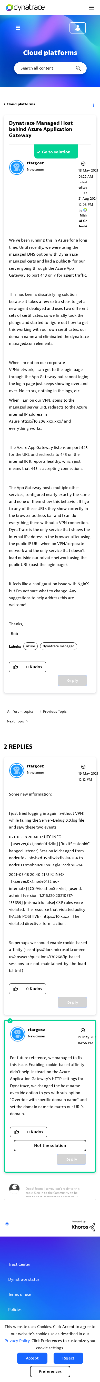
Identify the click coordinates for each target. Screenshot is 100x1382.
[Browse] (20, 27)
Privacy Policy (17, 1340)
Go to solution (56, 152)
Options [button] (92, 104)
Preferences (50, 1371)
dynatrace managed (58, 646)
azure (30, 646)
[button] (32, 1358)
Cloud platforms (21, 104)
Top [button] (7, 1223)
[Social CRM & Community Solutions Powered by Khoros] (83, 1226)
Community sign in (77, 27)
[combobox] (50, 68)
